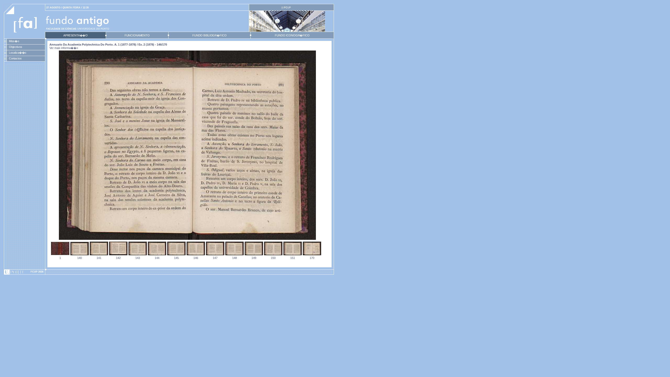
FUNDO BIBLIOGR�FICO (209, 35)
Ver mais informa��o (63, 47)
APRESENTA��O (75, 35)
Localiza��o (17, 52)
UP (287, 7)
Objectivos (15, 46)
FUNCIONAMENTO (137, 35)
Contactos (15, 58)
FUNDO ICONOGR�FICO (292, 35)
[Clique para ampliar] (187, 238)
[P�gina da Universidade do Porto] (24, 272)
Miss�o (14, 41)
